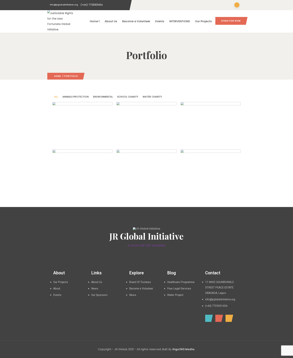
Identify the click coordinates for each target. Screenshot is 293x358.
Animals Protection (132, 140)
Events (159, 21)
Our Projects (203, 21)
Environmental (65, 140)
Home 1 (95, 21)
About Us (111, 21)
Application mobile (72, 131)
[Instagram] (228, 318)
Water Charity (211, 140)
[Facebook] (208, 318)
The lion (63, 178)
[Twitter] (218, 318)
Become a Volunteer (136, 21)
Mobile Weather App (137, 178)
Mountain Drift (197, 131)
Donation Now (231, 20)
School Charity (152, 140)
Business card (132, 131)
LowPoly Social (197, 178)
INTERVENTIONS (179, 21)
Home (57, 76)
